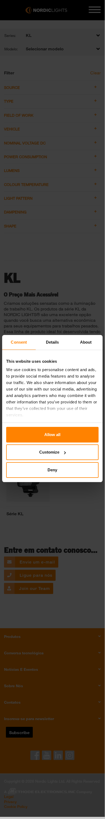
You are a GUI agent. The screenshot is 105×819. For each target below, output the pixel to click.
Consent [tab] (19, 342)
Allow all (52, 434)
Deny (52, 470)
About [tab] (86, 342)
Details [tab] (52, 342)
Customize (49, 452)
